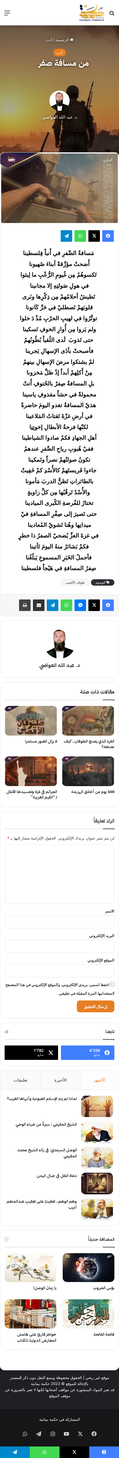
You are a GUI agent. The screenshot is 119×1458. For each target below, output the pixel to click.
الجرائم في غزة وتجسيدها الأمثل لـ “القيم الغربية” (31, 794)
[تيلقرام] (66, 236)
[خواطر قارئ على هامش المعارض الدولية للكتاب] (30, 1313)
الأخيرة (60, 1080)
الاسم (109, 911)
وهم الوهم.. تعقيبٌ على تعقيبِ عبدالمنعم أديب (42, 1204)
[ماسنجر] (80, 605)
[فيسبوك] (108, 236)
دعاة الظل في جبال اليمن (57, 1176)
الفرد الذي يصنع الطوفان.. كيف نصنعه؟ (89, 744)
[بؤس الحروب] (88, 1267)
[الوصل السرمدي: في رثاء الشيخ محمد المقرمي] (97, 1158)
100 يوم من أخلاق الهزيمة (92, 792)
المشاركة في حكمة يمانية (59, 1419)
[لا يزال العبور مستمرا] (31, 721)
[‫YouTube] (66, 1434)
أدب (49, 40)
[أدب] (92, 12)
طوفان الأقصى (75, 582)
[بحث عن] (112, 14)
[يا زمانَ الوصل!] (30, 1267)
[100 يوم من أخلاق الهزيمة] (88, 771)
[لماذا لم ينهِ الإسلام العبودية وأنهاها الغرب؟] (97, 1106)
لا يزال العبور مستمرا (41, 741)
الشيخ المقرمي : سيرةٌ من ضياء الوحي (46, 1124)
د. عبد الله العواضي (59, 117)
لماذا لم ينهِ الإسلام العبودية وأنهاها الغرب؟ (42, 1099)
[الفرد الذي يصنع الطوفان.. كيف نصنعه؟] (88, 721)
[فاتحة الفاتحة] (88, 1313)
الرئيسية (62, 40)
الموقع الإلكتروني (101, 960)
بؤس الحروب (103, 1288)
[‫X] (94, 236)
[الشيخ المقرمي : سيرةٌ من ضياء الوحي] (97, 1132)
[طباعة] (25, 605)
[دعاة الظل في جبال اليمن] (97, 1183)
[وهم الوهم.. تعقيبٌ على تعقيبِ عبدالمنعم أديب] (97, 1209)
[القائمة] (7, 14)
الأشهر (99, 1080)
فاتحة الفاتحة (104, 1334)
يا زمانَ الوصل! (44, 1288)
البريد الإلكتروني (101, 935)
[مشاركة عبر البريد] (38, 605)
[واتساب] (80, 236)
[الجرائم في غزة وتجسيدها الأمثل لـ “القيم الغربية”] (31, 771)
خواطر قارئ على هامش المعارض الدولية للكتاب (36, 1337)
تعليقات (20, 1080)
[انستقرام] (53, 1434)
